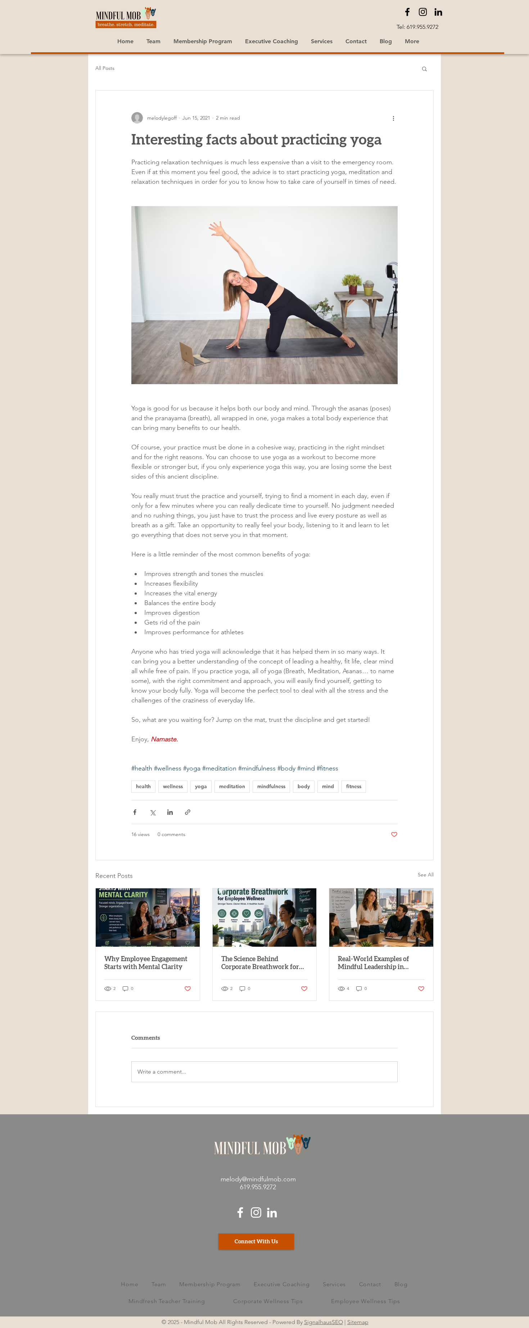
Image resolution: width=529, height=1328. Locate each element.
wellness (173, 786)
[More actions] (393, 118)
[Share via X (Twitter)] (152, 812)
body (304, 786)
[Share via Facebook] (134, 812)
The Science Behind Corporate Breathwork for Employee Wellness (260, 963)
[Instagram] (422, 11)
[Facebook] (407, 11)
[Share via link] (187, 812)
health (143, 786)
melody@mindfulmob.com (258, 1179)
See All (426, 874)
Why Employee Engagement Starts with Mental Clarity (145, 963)
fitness (353, 786)
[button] (424, 68)
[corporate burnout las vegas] (381, 917)
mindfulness (271, 786)
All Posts (104, 68)
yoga (201, 786)
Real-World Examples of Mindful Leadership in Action (373, 963)
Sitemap (358, 1322)
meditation (232, 786)
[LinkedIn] (438, 11)
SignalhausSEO (323, 1322)
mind (328, 786)
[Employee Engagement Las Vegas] (148, 917)
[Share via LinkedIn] (170, 812)
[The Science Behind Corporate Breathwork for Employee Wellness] (265, 917)
